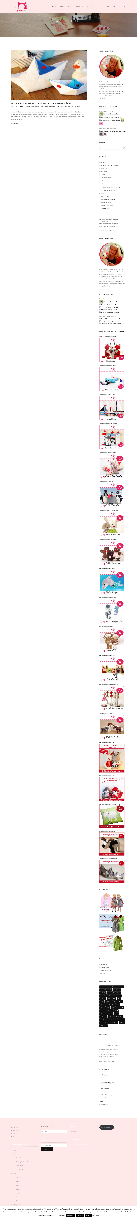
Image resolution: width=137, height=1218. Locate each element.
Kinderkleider (104, 1004)
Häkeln (102, 174)
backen (121, 986)
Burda (109, 989)
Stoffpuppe (114, 1022)
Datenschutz (104, 1098)
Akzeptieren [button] (70, 1215)
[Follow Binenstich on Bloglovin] (101, 134)
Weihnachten (104, 1025)
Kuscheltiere (19, 1166)
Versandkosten (104, 1104)
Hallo (54, 6)
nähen (110, 1013)
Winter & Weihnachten (109, 190)
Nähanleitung (104, 1013)
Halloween (103, 998)
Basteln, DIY (104, 168)
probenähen (103, 1016)
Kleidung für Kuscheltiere (23, 1162)
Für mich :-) (105, 196)
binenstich (79, 6)
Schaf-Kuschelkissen (117, 1016)
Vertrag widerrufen (106, 1127)
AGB (101, 1101)
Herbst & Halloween (108, 181)
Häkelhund (108, 1001)
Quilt (110, 1016)
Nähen (58, 106)
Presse (89, 6)
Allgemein (103, 162)
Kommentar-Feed (105, 971)
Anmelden (103, 964)
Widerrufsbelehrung (106, 1095)
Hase (119, 998)
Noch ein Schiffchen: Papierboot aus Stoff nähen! (41, 103)
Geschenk (103, 995)
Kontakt (99, 6)
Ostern (116, 1013)
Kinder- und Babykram (109, 199)
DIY (113, 992)
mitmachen (110, 1010)
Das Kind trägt (117, 989)
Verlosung (122, 1022)
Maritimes (18, 1185)
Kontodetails (111, 6)
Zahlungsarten (104, 1089)
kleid (118, 1004)
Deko (109, 992)
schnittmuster (114, 1019)
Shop (62, 6)
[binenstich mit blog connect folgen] (105, 134)
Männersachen (106, 202)
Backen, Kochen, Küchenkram (109, 165)
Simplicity (107, 1022)
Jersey (120, 1001)
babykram (114, 986)
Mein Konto (103, 1075)
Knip (108, 1007)
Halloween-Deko (111, 998)
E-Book (118, 992)
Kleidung (103, 1007)
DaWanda (103, 992)
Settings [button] (88, 1215)
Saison (14, 1173)
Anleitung (103, 986)
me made (103, 1010)
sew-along (121, 1019)
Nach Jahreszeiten (48, 106)
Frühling (18, 1177)
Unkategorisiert (17, 1205)
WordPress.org (104, 974)
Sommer (78, 106)
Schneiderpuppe (104, 1019)
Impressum (103, 1092)
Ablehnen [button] (80, 1215)
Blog (69, 6)
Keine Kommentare (33, 106)
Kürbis (113, 1007)
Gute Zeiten (103, 171)
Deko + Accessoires (21, 1158)
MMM (116, 1010)
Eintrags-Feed (104, 967)
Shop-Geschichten (67, 106)
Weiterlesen (14, 123)
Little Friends (120, 1007)
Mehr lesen (108, 286)
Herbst (102, 1001)
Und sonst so (106, 209)
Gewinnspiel (110, 995)
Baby (108, 986)
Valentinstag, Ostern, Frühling (111, 187)
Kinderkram (112, 1004)
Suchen (46, 1149)
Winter (18, 1201)
